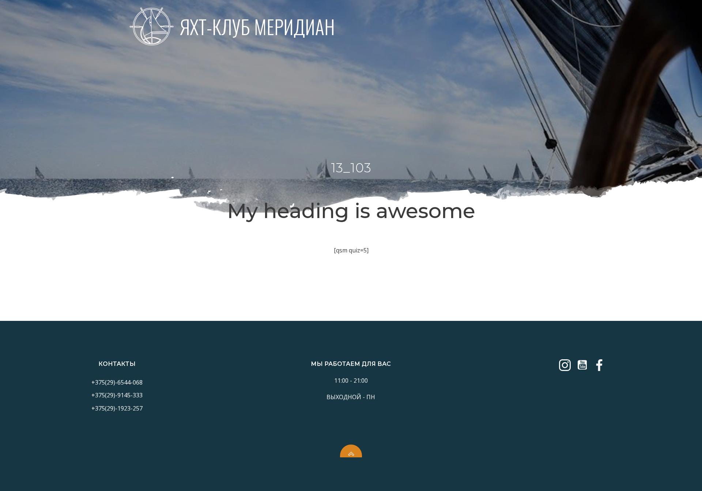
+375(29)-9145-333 (117, 395)
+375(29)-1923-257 (117, 408)
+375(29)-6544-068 (117, 382)
